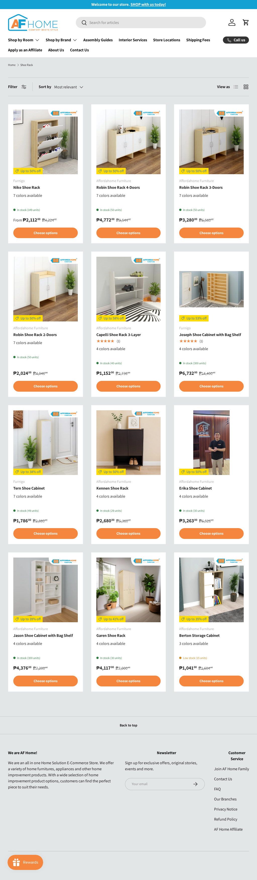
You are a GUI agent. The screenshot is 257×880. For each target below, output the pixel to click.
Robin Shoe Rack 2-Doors (35, 334)
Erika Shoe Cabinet (195, 488)
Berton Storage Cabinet (199, 635)
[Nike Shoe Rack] (45, 141)
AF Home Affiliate (228, 829)
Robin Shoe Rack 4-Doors (118, 187)
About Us (56, 50)
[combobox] (141, 22)
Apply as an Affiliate (25, 50)
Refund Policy (225, 819)
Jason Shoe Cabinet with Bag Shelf (43, 635)
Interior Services (133, 40)
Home (12, 64)
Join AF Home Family (231, 769)
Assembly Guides (98, 40)
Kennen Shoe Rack (112, 488)
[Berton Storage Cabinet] (211, 590)
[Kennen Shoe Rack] (128, 442)
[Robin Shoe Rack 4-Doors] (128, 141)
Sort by (45, 86)
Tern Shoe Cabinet (29, 488)
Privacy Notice (225, 809)
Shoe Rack (26, 64)
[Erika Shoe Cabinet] (211, 442)
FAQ (217, 789)
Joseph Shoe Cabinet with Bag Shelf (210, 334)
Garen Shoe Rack (110, 635)
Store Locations (166, 40)
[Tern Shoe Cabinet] (45, 442)
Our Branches (225, 799)
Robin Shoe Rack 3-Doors (201, 187)
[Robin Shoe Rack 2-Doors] (45, 289)
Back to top (128, 725)
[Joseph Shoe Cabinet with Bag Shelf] (211, 289)
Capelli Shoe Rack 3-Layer (118, 334)
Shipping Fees (198, 40)
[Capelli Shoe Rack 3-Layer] (128, 289)
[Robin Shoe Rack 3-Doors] (211, 141)
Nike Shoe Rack (26, 187)
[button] (245, 22)
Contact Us (79, 50)
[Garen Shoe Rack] (128, 590)
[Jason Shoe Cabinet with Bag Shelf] (45, 590)
